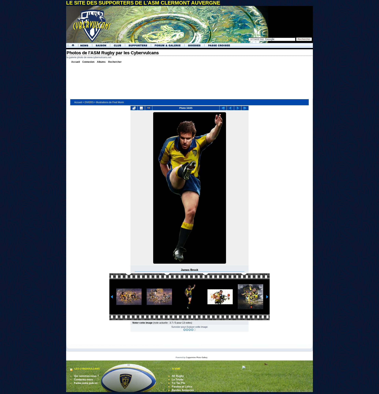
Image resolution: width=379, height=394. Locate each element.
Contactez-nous (83, 379)
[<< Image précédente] (230, 108)
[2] (187, 329)
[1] (184, 329)
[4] (192, 329)
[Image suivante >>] (237, 108)
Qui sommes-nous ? (86, 375)
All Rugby (178, 375)
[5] (194, 329)
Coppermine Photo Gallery (196, 358)
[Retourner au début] (223, 108)
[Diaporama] (148, 108)
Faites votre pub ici (86, 383)
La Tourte (177, 379)
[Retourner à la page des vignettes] (134, 108)
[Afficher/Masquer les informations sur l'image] (141, 108)
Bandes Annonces (183, 390)
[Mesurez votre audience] (246, 369)
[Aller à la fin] (245, 108)
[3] (189, 329)
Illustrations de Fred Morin (110, 102)
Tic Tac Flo (178, 383)
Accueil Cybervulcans (72, 45)
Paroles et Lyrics (182, 386)
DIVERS (89, 102)
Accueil (78, 102)
